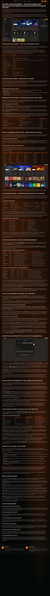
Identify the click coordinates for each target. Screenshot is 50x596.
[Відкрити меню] (3, 1)
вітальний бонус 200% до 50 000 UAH (33, 84)
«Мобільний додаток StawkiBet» (29, 527)
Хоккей (21, 1)
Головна (15, 1)
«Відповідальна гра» (33, 472)
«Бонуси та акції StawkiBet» (42, 533)
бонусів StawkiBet (38, 236)
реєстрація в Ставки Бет (16, 80)
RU (46, 1)
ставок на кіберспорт (15, 328)
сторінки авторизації (25, 85)
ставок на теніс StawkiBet (42, 324)
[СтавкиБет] (42, 1)
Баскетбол (25, 1)
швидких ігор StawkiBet (32, 290)
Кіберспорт (29, 1)
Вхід (18, 1)
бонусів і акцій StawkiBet (6, 443)
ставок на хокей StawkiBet (10, 333)
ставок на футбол (15, 314)
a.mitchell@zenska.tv (33, 551)
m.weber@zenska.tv (8, 551)
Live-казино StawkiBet (5, 283)
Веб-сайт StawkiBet (5, 14)
